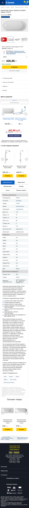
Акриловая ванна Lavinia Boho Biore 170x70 (21, 421)
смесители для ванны (9, 382)
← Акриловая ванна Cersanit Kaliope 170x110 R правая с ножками (7, 438)
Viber (10, 452)
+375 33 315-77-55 (14, 447)
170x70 (18, 203)
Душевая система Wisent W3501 (7, 166)
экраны (17, 376)
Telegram (16, 452)
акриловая (18, 200)
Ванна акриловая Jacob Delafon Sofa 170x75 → (22, 438)
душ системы (13, 379)
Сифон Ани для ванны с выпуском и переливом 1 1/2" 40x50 (21, 119)
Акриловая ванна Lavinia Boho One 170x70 (7, 421)
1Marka (18, 197)
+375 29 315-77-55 (14, 446)
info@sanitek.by (14, 449)
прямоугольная (20, 206)
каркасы (11, 376)
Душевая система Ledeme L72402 (21, 166)
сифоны (5, 379)
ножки (5, 376)
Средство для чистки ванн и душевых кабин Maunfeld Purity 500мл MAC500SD (16, 52)
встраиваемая (19, 209)
